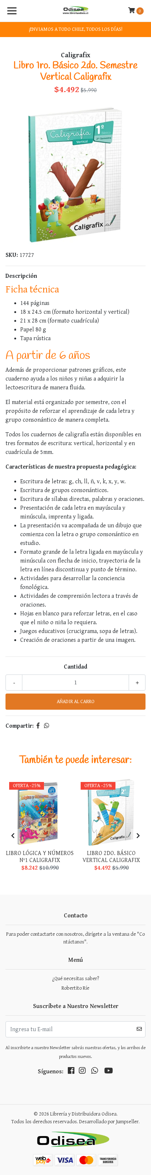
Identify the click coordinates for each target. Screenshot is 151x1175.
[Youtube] (108, 1072)
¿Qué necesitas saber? (75, 979)
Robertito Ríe (75, 988)
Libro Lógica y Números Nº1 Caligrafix (40, 857)
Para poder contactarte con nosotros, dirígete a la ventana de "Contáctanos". (75, 938)
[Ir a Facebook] (71, 1072)
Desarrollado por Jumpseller (109, 1122)
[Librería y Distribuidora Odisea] (75, 11)
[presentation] (12, 836)
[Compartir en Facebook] (38, 726)
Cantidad (75, 666)
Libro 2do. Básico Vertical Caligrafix (111, 857)
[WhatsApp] (94, 1072)
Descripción (21, 276)
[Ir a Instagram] (82, 1072)
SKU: (11, 255)
